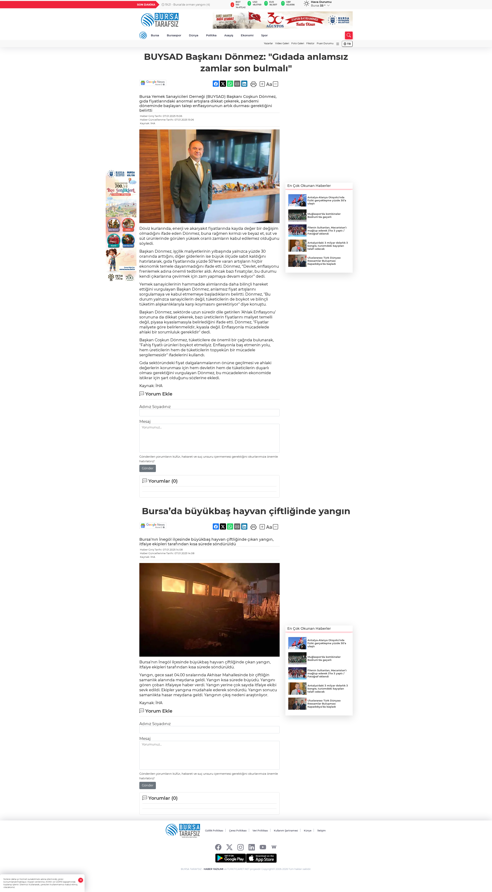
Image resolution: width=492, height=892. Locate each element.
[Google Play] (230, 858)
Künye (307, 830)
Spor (264, 35)
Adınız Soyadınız (155, 406)
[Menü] (338, 44)
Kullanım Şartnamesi (286, 830)
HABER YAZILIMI (213, 869)
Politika (211, 35)
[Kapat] (80, 880)
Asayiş (228, 35)
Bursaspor (174, 35)
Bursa (155, 35)
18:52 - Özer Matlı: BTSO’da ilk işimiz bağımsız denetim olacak (194, 4)
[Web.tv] (274, 847)
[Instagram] (240, 847)
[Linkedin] (251, 847)
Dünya (193, 35)
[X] (229, 847)
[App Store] (261, 858)
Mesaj (144, 421)
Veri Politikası (260, 830)
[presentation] (224, 5)
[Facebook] (218, 847)
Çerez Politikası (238, 830)
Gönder (147, 468)
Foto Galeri (297, 43)
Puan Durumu (325, 43)
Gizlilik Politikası (214, 830)
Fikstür (310, 43)
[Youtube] (262, 847)
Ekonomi (247, 35)
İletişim (321, 830)
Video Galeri (282, 43)
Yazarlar (268, 43)
